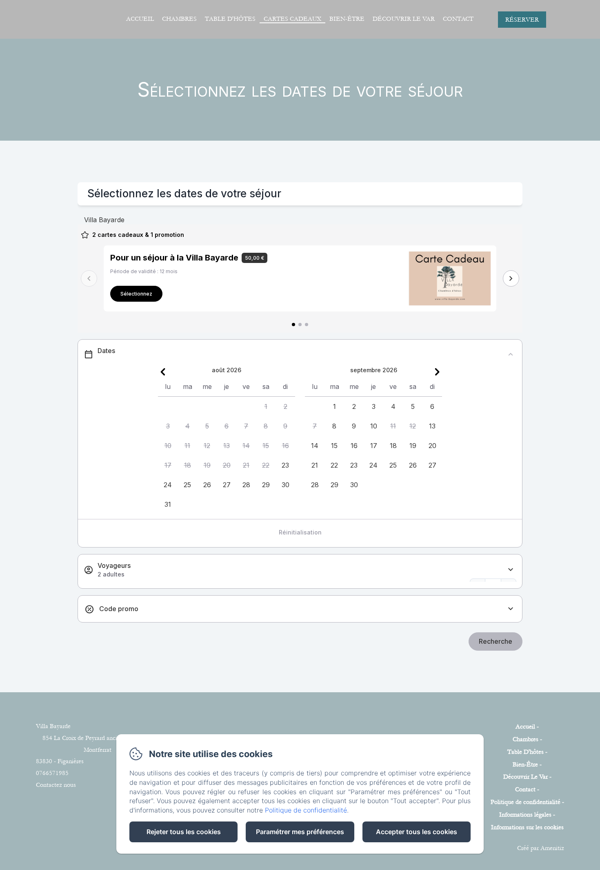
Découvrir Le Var (404, 18)
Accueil (140, 18)
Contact (458, 18)
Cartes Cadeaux (292, 18)
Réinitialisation (300, 532)
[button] (266, 406)
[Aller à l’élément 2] (300, 324)
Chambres (179, 18)
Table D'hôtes (230, 18)
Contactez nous (56, 784)
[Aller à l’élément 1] (293, 324)
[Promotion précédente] (89, 278)
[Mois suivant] (437, 372)
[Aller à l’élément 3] (306, 324)
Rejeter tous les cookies (184, 832)
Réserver (522, 19)
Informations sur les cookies (527, 827)
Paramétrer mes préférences (300, 832)
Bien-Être (346, 18)
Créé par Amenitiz (540, 848)
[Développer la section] (511, 570)
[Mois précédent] (163, 372)
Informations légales (525, 814)
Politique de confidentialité (525, 802)
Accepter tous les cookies (416, 832)
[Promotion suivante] (511, 278)
